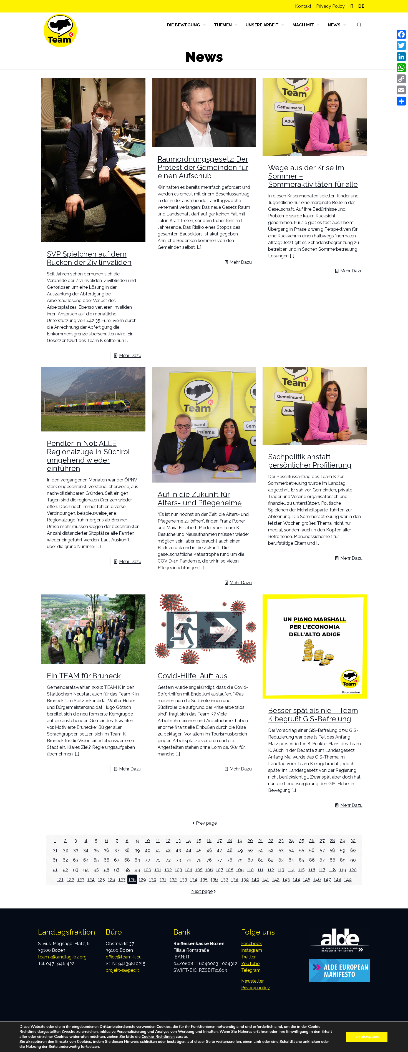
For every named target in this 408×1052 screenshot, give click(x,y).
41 (157, 850)
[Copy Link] (401, 78)
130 (152, 879)
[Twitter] (401, 45)
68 (127, 860)
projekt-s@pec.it (122, 970)
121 (60, 879)
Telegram (251, 970)
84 (291, 860)
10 (147, 840)
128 (132, 879)
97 (116, 869)
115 (301, 869)
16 (209, 840)
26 (311, 840)
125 (101, 879)
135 (204, 879)
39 (137, 850)
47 (219, 850)
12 (168, 840)
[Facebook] (401, 34)
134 (193, 879)
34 (86, 850)
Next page (202, 891)
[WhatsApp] (401, 67)
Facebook (251, 943)
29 (342, 840)
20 (250, 840)
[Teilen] (401, 101)
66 (106, 860)
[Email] (401, 90)
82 (270, 860)
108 (229, 869)
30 (353, 840)
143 (286, 879)
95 (96, 869)
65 (96, 860)
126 (111, 879)
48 (230, 850)
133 (183, 879)
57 (322, 850)
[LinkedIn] (401, 56)
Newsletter (252, 981)
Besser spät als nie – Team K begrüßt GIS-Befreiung (313, 714)
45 (199, 850)
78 (229, 860)
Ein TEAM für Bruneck (84, 676)
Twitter (248, 957)
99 (137, 869)
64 (86, 860)
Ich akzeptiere (366, 1036)
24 (291, 840)
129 (142, 879)
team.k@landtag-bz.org (62, 957)
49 (240, 850)
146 (317, 879)
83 (281, 860)
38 (127, 850)
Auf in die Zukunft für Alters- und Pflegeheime (200, 498)
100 (147, 869)
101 (158, 869)
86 (312, 860)
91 (55, 869)
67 (116, 860)
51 (260, 850)
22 (270, 840)
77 (219, 860)
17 (219, 840)
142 (275, 879)
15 (199, 840)
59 (342, 850)
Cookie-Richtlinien (158, 1036)
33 (75, 850)
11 (158, 840)
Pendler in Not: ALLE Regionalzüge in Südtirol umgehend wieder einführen (88, 456)
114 (291, 869)
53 (281, 850)
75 (199, 860)
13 (178, 840)
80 (250, 860)
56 (311, 850)
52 (270, 850)
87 (322, 860)
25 (301, 840)
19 (240, 840)
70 (147, 860)
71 (158, 860)
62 (65, 860)
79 (240, 860)
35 (96, 850)
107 (219, 869)
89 (343, 860)
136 (214, 879)
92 (65, 869)
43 (178, 850)
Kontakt (303, 6)
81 (260, 860)
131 (163, 879)
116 (312, 869)
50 (250, 850)
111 (260, 869)
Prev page (206, 823)
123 (80, 879)
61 (55, 860)
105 (199, 869)
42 (168, 850)
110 (250, 869)
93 (75, 869)
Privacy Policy (330, 6)
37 (116, 850)
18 (229, 840)
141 (265, 879)
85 (301, 860)
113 (281, 869)
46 (209, 850)
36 (106, 850)
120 (353, 869)
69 (137, 860)
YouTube (250, 963)
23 (281, 840)
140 (255, 879)
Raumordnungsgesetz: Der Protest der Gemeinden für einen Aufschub (203, 167)
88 (332, 860)
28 (332, 840)
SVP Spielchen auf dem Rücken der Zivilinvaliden (89, 258)
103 (178, 869)
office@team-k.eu (124, 957)
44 (189, 850)
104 (188, 869)
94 (86, 869)
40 (147, 850)
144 (296, 879)
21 (260, 840)
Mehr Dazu (130, 355)
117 (322, 869)
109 (240, 869)
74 (188, 860)
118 (332, 869)
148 (337, 879)
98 (127, 869)
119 (342, 869)
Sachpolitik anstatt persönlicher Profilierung (309, 461)
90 (353, 860)
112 (271, 869)
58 (332, 850)
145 (306, 879)
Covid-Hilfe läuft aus (192, 676)
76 (209, 860)
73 (178, 860)
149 (348, 879)
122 (70, 879)
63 (75, 860)
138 (234, 879)
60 (353, 850)
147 (327, 879)
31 (55, 850)
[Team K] (60, 30)
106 (209, 869)
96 (106, 869)
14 (188, 840)
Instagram (251, 950)
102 (168, 869)
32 (65, 850)
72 (168, 860)
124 (91, 879)
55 (301, 850)
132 (173, 879)
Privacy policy (255, 987)
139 (245, 879)
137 (224, 879)
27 (322, 840)
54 (291, 850)
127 (122, 879)
